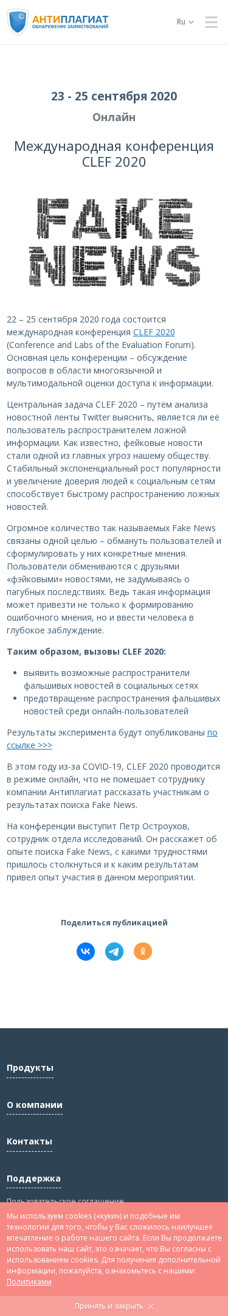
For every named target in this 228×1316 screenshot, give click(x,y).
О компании (35, 1104)
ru (181, 21)
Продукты (30, 1067)
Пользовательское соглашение (65, 1201)
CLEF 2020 (154, 332)
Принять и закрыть (109, 1306)
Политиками (29, 1281)
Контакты (29, 1141)
